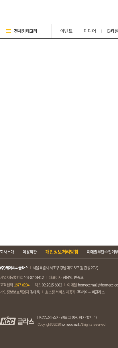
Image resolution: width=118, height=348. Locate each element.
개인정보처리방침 (61, 252)
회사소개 (7, 252)
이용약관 (30, 252)
